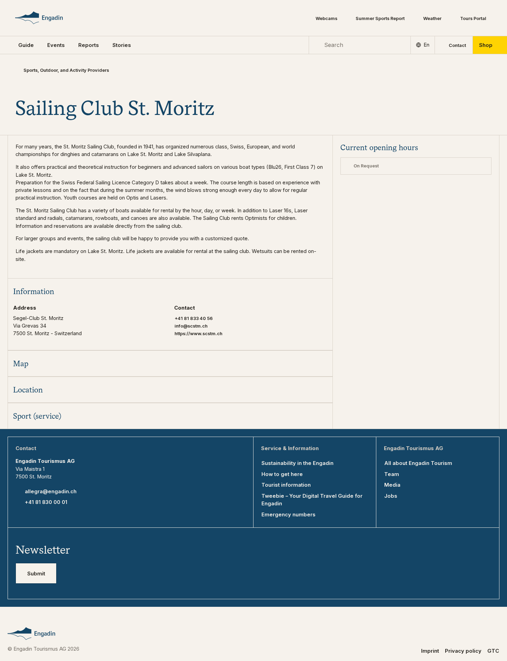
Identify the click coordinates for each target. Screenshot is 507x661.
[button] (26, 45)
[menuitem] (56, 45)
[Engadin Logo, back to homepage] (49, 17)
